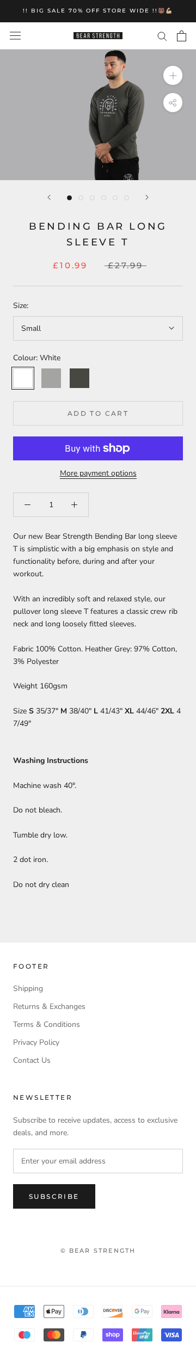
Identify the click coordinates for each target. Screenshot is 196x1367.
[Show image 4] (103, 197)
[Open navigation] (15, 36)
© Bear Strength (98, 1250)
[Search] (162, 35)
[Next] (147, 197)
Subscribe (54, 1196)
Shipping (28, 988)
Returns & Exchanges (49, 1006)
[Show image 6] (126, 197)
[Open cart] (181, 35)
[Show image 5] (115, 197)
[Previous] (49, 197)
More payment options (98, 473)
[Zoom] (172, 74)
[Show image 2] (80, 197)
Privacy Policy (36, 1042)
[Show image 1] (69, 197)
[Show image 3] (92, 197)
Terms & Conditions (46, 1024)
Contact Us (32, 1060)
